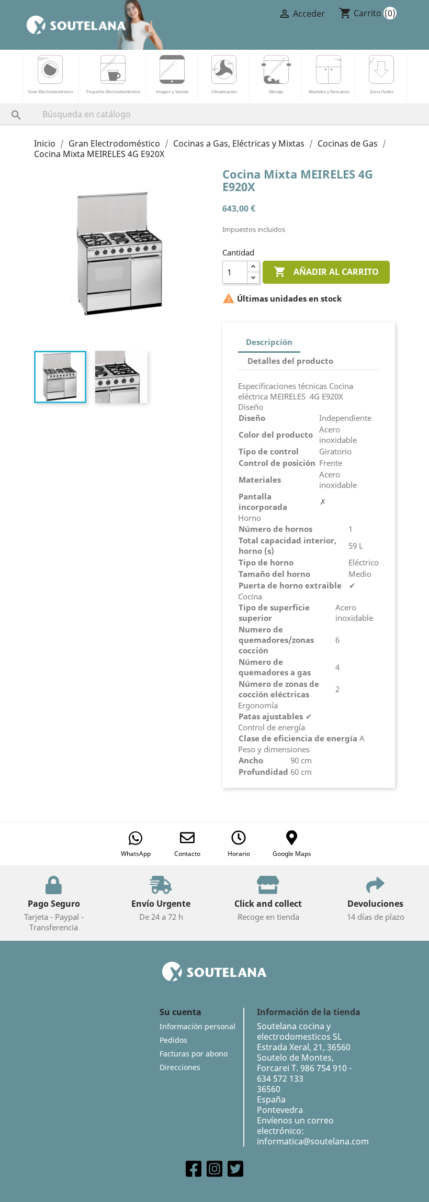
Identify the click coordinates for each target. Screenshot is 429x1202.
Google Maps (292, 853)
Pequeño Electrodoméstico (113, 91)
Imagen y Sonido (172, 91)
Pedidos (173, 1040)
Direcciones (180, 1067)
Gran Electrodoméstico (50, 91)
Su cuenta (180, 1012)
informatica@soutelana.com (313, 1141)
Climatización (224, 91)
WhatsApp (136, 853)
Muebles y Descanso (329, 91)
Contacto (187, 853)
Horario (239, 853)
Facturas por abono (194, 1054)
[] (6, 104)
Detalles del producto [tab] (290, 360)
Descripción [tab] (269, 342)
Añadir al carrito (326, 271)
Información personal (197, 1026)
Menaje (276, 91)
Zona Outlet (381, 91)
